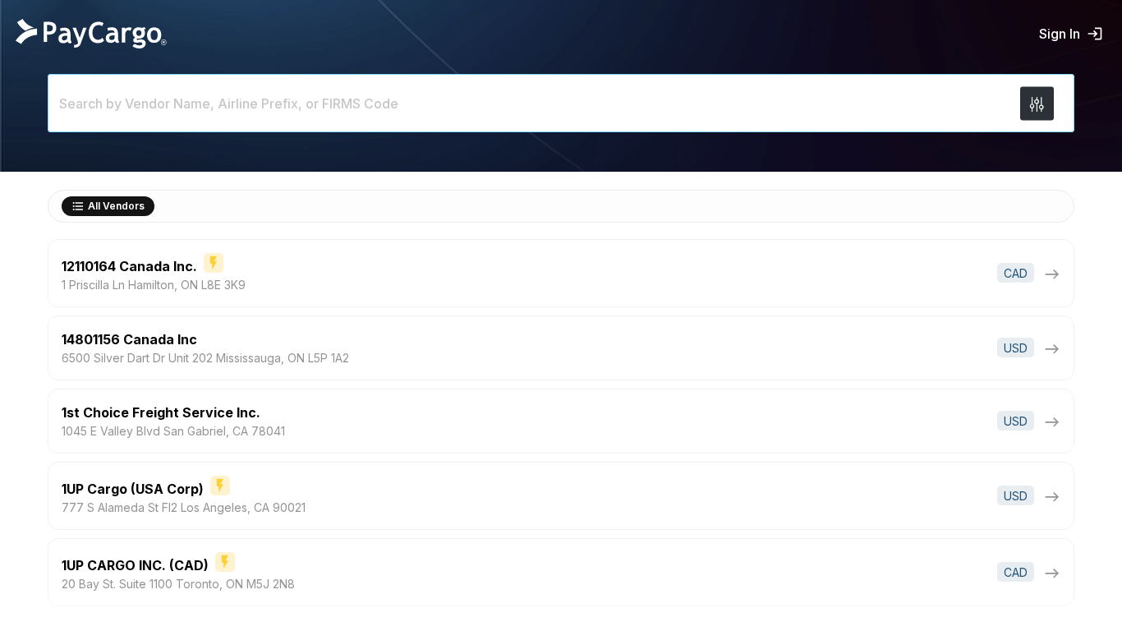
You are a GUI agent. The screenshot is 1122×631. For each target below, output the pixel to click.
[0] (1037, 103)
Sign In (1059, 33)
